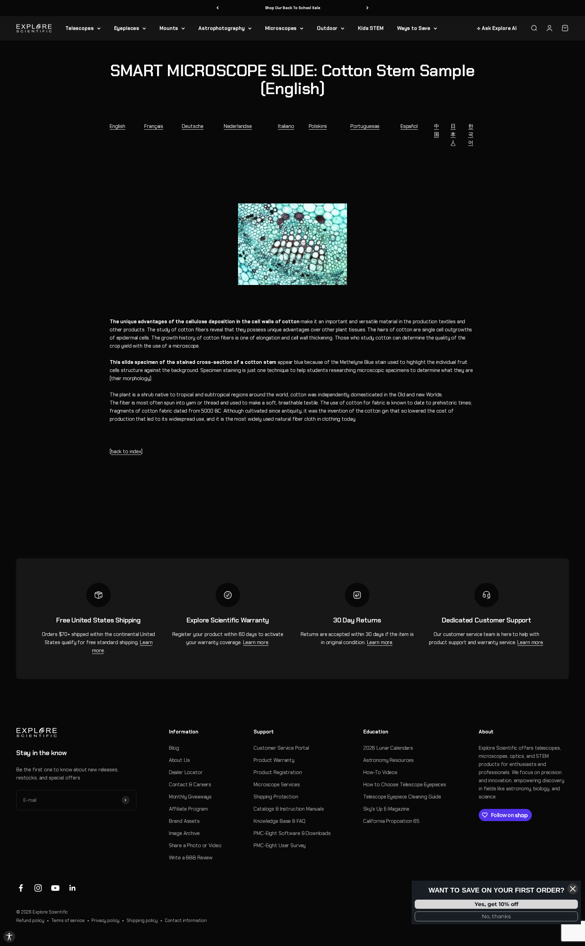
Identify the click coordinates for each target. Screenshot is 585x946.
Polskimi (318, 126)
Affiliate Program (188, 809)
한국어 (470, 134)
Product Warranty (274, 760)
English (117, 126)
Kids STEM (371, 28)
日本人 (453, 134)
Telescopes (79, 28)
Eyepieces (126, 28)
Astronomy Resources (388, 760)
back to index (126, 451)
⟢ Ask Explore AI (497, 28)
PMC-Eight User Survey (280, 845)
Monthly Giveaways (190, 796)
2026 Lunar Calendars (388, 748)
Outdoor (327, 28)
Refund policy (30, 920)
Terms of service (68, 920)
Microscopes (281, 28)
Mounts (168, 28)
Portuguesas (365, 126)
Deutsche (192, 126)
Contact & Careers (190, 784)
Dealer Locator (186, 772)
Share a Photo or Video (195, 845)
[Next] (367, 8)
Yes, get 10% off (496, 904)
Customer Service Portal (281, 748)
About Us (179, 760)
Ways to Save (413, 28)
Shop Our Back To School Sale (292, 7)
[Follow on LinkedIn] (72, 888)
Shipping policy (142, 920)
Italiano (286, 126)
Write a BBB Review (191, 857)
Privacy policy (105, 920)
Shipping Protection (276, 796)
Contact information (186, 920)
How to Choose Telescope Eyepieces (404, 784)
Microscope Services (277, 784)
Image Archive (184, 833)
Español (409, 126)
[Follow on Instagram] (38, 888)
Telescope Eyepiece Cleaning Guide (402, 796)
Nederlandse (238, 126)
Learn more (256, 642)
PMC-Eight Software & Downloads (292, 833)
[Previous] (217, 8)
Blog (174, 748)
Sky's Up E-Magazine (386, 809)
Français (153, 126)
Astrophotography (221, 28)
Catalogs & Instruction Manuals (289, 809)
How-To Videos (380, 772)
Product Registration (278, 772)
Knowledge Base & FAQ (279, 821)
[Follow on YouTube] (55, 888)
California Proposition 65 (391, 821)
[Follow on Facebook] (20, 888)
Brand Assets (184, 821)
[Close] (573, 889)
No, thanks (496, 916)
